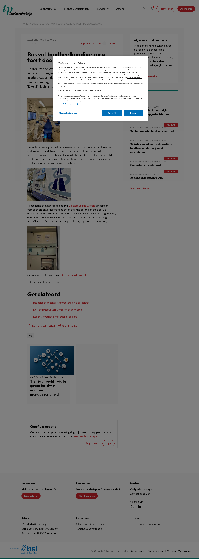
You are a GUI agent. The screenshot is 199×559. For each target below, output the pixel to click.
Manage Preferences (68, 113)
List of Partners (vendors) (68, 104)
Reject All (112, 113)
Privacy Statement (135, 80)
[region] (100, 88)
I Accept (133, 113)
